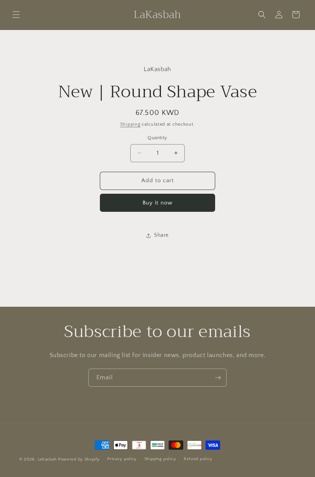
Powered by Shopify (79, 459)
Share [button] (161, 235)
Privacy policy (122, 459)
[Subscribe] (217, 378)
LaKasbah (47, 459)
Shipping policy (160, 459)
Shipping (130, 124)
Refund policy (198, 459)
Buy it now (157, 202)
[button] (16, 14)
